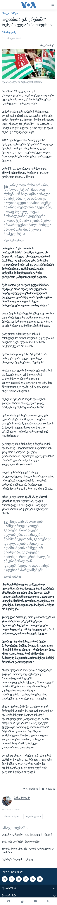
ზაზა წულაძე (9, 32)
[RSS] (33, 879)
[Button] (47, 45)
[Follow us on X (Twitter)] (12, 879)
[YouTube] (35, 901)
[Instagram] (22, 901)
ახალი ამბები (10, 13)
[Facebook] (8, 901)
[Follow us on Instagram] (26, 879)
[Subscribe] (40, 879)
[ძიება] (48, 901)
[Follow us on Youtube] (19, 879)
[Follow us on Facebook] (5, 879)
